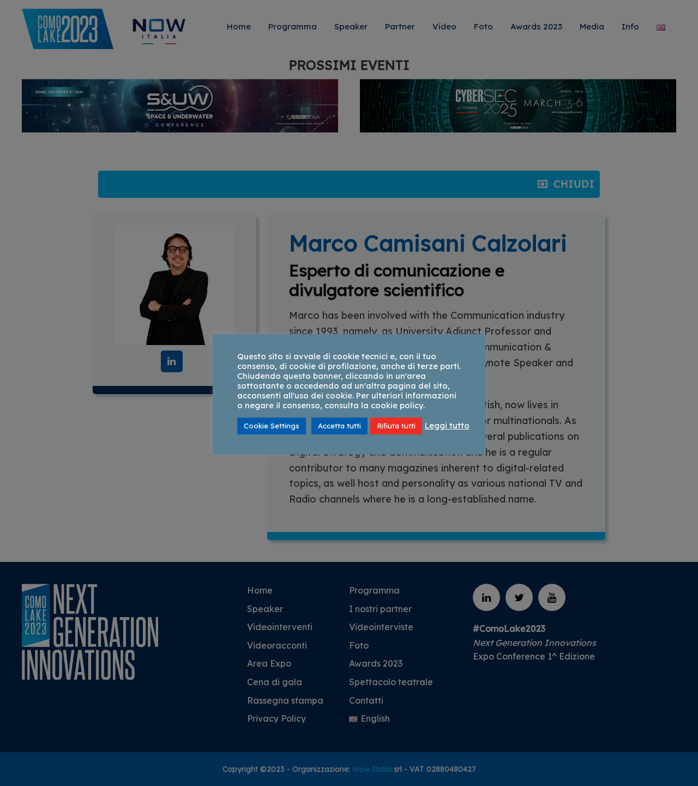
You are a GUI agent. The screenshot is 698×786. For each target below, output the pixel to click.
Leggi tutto (447, 426)
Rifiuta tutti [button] (396, 425)
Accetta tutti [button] (339, 425)
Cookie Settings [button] (271, 425)
